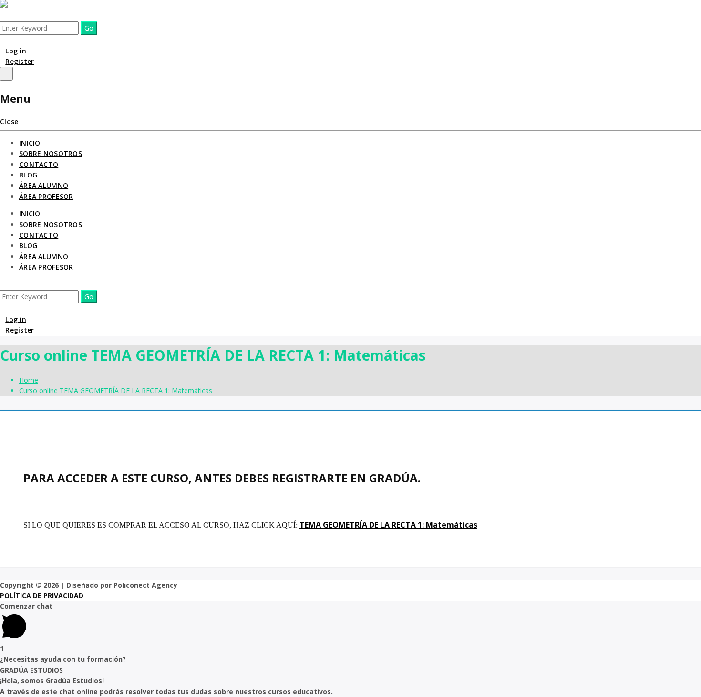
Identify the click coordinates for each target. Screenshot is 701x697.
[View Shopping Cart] (2, 39)
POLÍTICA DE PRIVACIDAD (41, 595)
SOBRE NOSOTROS (50, 153)
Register (19, 61)
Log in (15, 50)
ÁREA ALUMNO (43, 185)
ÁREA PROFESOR (46, 196)
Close (9, 121)
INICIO (30, 142)
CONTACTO (38, 164)
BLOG (28, 174)
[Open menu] (6, 73)
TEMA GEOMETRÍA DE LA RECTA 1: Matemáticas (388, 525)
